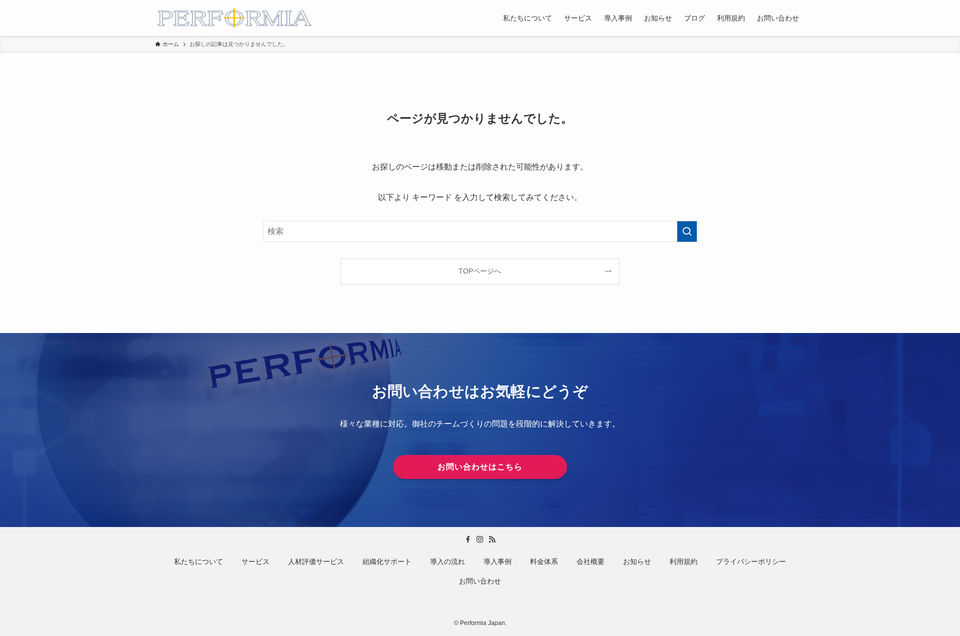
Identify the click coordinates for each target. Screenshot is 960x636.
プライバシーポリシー (751, 562)
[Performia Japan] (234, 18)
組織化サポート (387, 562)
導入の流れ (447, 562)
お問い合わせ (480, 581)
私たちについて (198, 562)
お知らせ (637, 562)
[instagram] (480, 539)
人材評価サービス (316, 562)
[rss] (492, 539)
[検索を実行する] (687, 231)
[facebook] (468, 539)
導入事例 (498, 562)
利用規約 (684, 562)
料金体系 (544, 562)
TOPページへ (479, 271)
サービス (256, 562)
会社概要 (590, 562)
